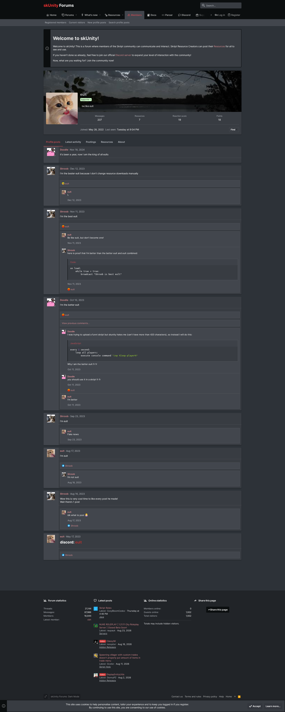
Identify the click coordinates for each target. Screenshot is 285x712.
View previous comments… (76, 323)
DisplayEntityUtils (112, 674)
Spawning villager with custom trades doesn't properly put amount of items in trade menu (119, 657)
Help (221, 696)
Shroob (64, 168)
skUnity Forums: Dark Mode (65, 696)
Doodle (64, 149)
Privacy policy (210, 696)
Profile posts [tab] (53, 141)
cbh (89, 619)
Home (229, 696)
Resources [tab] (107, 141)
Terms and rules (193, 696)
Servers (103, 633)
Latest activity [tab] (73, 141)
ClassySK (108, 641)
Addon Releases (107, 647)
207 (99, 119)
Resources (219, 46)
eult (69, 191)
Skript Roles (105, 608)
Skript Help (105, 666)
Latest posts (105, 600)
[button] (76, 15)
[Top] (235, 696)
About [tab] (121, 141)
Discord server (123, 55)
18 (219, 119)
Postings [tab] (91, 141)
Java (101, 617)
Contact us (177, 696)
